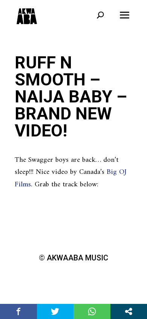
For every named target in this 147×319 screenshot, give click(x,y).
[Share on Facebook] (18, 311)
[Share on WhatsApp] (92, 311)
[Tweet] (55, 311)
